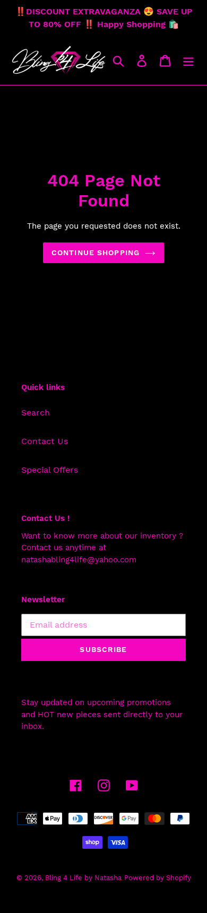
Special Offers (49, 470)
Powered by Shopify (157, 878)
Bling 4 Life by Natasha (83, 878)
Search (35, 412)
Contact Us (44, 441)
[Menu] (188, 61)
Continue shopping (95, 252)
